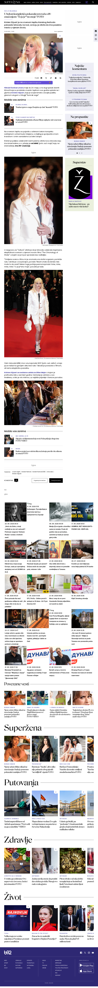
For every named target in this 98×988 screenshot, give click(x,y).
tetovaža (50, 471)
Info (5, 960)
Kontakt (57, 975)
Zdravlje (18, 960)
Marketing (58, 960)
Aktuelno (63, 819)
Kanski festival (26, 471)
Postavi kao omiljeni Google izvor (28, 82)
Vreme (44, 968)
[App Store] (86, 971)
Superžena (19, 968)
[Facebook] (81, 953)
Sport (6, 963)
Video (44, 960)
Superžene (55, 2)
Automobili (30, 965)
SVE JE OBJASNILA (10, 11)
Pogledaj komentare (39, 480)
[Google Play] (86, 965)
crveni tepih (16, 471)
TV (43, 963)
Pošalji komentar (56, 480)
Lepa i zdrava (27, 2)
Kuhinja (69, 2)
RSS (56, 973)
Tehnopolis (30, 963)
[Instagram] (89, 953)
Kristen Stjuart (17, 92)
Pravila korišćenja (61, 965)
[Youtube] (93, 953)
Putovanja (19, 963)
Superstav (78, 2)
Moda (41, 2)
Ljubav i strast (35, 2)
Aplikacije (58, 970)
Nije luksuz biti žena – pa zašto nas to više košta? (79, 205)
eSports (29, 960)
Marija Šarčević (75, 201)
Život (6, 968)
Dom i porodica (62, 2)
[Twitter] (85, 953)
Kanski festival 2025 (39, 471)
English (44, 965)
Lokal (29, 968)
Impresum (58, 963)
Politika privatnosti (61, 968)
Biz (5, 965)
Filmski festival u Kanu (14, 88)
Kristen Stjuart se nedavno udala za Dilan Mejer (25, 372)
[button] (77, 153)
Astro (73, 2)
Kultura (18, 965)
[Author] (79, 183)
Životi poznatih (47, 2)
